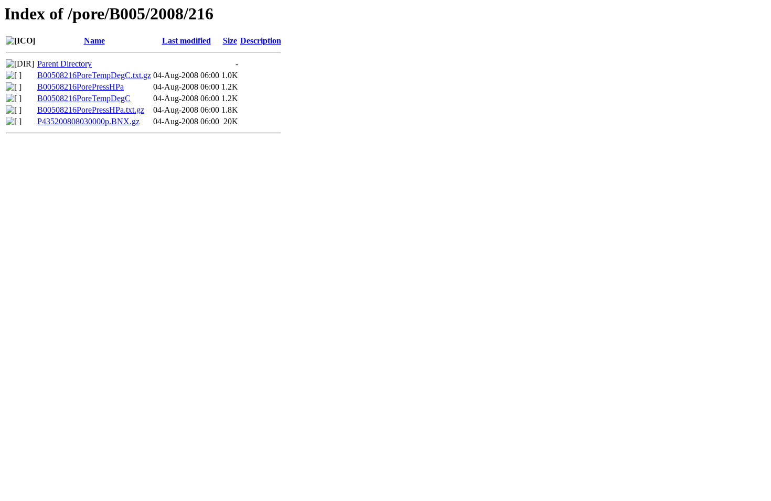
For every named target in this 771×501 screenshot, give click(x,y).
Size (230, 40)
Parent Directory (64, 63)
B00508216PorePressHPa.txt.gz (90, 109)
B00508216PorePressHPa (80, 86)
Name (94, 40)
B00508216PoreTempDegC (84, 98)
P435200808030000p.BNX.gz (88, 121)
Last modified (186, 40)
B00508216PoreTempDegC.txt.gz (94, 75)
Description (260, 40)
